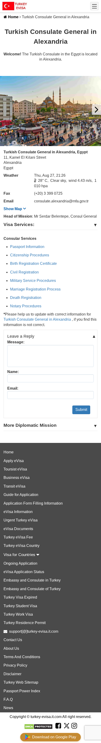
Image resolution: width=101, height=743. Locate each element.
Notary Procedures (25, 306)
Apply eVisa (14, 461)
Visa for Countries (20, 555)
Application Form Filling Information (33, 503)
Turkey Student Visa (20, 606)
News (8, 708)
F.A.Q (8, 699)
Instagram (74, 731)
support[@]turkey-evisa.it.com (33, 631)
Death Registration (25, 298)
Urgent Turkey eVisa (21, 520)
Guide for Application (21, 495)
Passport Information (27, 247)
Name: (13, 372)
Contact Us (13, 640)
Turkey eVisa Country (21, 546)
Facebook (58, 731)
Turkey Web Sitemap (21, 682)
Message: (15, 342)
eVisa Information (18, 512)
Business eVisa (17, 478)
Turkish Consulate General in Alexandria (38, 319)
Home (13, 17)
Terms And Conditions (22, 657)
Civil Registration (24, 272)
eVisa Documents (18, 529)
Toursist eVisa (15, 469)
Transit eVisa (14, 486)
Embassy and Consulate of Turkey (32, 589)
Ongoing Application (20, 563)
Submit (81, 410)
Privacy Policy (15, 665)
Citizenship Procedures (29, 255)
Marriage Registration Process (35, 289)
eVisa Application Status (24, 572)
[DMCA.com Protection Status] (38, 726)
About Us (11, 648)
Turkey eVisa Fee (18, 537)
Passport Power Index (22, 691)
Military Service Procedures (33, 281)
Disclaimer (12, 674)
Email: (12, 388)
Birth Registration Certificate (33, 264)
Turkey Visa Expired (20, 597)
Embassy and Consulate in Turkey (32, 580)
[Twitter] (66, 726)
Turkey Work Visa (18, 614)
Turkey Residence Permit (25, 623)
